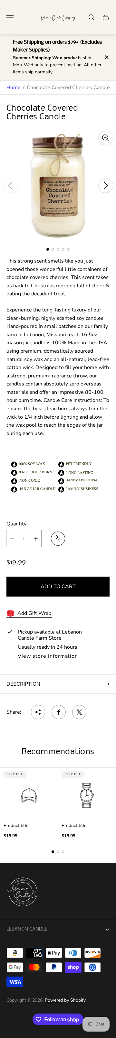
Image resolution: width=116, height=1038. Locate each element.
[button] (47, 249)
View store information (48, 656)
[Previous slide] (10, 186)
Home (13, 87)
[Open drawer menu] (10, 17)
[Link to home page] (22, 892)
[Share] (38, 712)
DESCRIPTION (23, 684)
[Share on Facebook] (59, 712)
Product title (16, 825)
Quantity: (17, 524)
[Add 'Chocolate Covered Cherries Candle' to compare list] (58, 539)
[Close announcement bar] (106, 57)
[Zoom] (106, 138)
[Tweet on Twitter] (79, 712)
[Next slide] (106, 186)
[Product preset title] (29, 795)
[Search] (91, 17)
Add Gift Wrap (34, 613)
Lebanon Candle (26, 929)
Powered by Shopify (65, 1000)
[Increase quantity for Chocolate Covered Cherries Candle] (35, 538)
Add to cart (58, 586)
